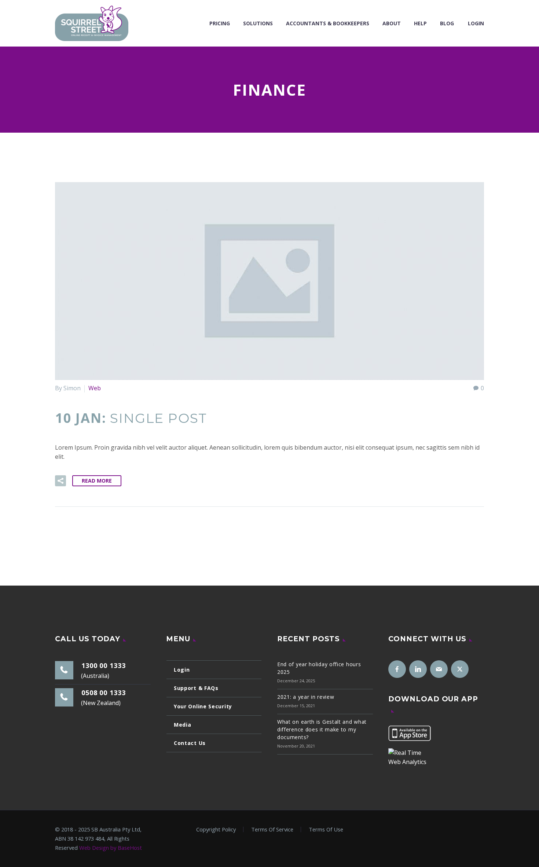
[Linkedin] (418, 669)
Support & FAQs (196, 688)
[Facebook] (397, 669)
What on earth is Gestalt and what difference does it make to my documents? (322, 729)
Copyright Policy (216, 829)
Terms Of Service (272, 829)
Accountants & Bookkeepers (327, 23)
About (391, 23)
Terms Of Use (326, 829)
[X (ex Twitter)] (460, 669)
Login (476, 23)
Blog (447, 23)
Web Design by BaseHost (110, 847)
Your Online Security (203, 706)
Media (182, 724)
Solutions (258, 23)
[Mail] (439, 669)
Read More (97, 480)
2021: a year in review (305, 696)
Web (94, 388)
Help (420, 23)
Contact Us (190, 742)
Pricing (219, 23)
